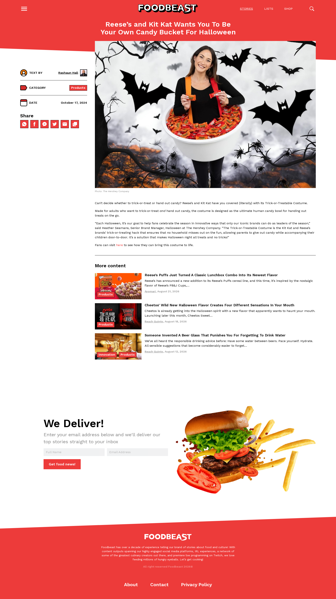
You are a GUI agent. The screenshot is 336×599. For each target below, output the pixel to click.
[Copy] (75, 124)
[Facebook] (34, 124)
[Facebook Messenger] (44, 124)
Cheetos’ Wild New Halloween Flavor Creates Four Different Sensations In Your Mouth (219, 305)
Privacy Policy (196, 584)
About (131, 584)
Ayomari (150, 291)
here (119, 245)
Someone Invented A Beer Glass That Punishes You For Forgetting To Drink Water (215, 335)
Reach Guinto (154, 321)
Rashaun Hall (68, 73)
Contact (159, 584)
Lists (268, 8)
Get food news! (62, 464)
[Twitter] (55, 124)
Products (78, 88)
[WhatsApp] (24, 124)
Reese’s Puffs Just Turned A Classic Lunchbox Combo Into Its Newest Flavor (211, 275)
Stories (246, 8)
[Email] (65, 124)
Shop (288, 8)
